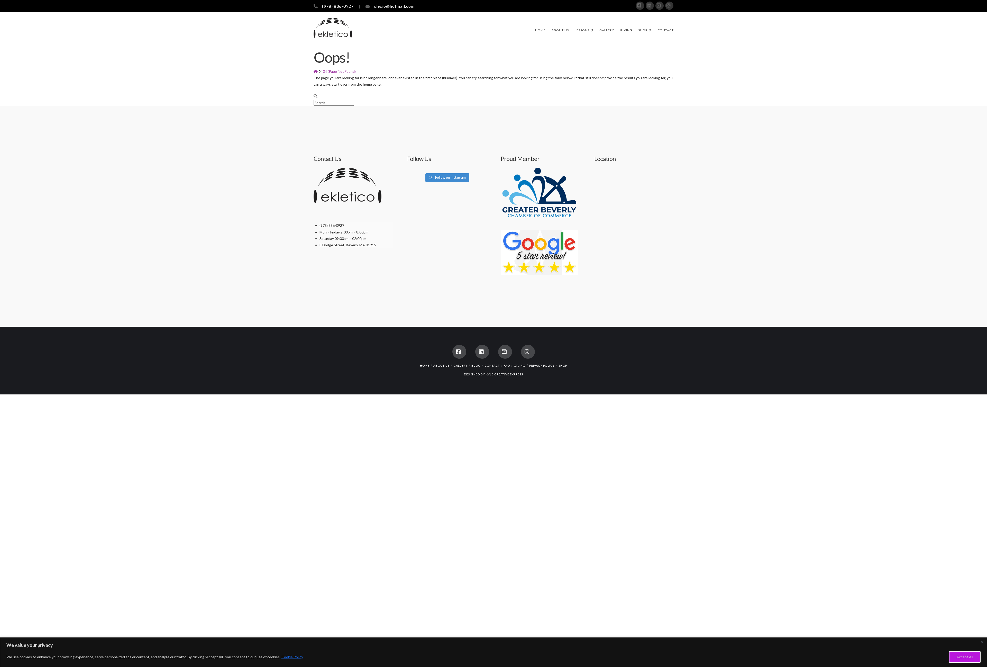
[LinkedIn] (650, 6)
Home (424, 365)
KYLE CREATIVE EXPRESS (504, 374)
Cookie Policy (292, 657)
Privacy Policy (542, 365)
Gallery (460, 365)
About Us (441, 365)
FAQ (507, 365)
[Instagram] (669, 6)
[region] (493, 652)
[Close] (982, 642)
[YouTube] (659, 6)
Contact (492, 365)
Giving (519, 365)
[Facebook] (640, 6)
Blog (476, 365)
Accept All (964, 657)
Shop (563, 365)
